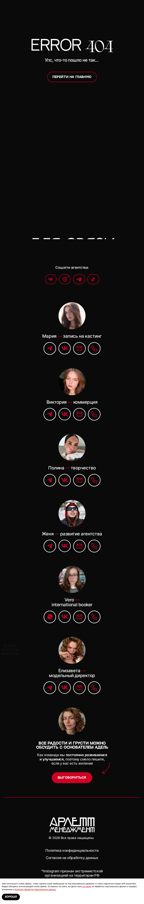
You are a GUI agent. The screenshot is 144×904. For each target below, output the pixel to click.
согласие (86, 886)
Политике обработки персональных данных (35, 889)
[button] (72, 777)
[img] (79, 279)
